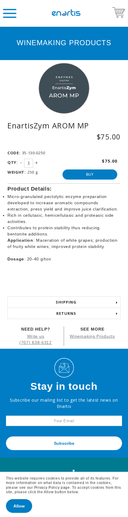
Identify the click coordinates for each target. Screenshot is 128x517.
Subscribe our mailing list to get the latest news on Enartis (64, 403)
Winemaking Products (92, 336)
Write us (35, 336)
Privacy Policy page (52, 487)
